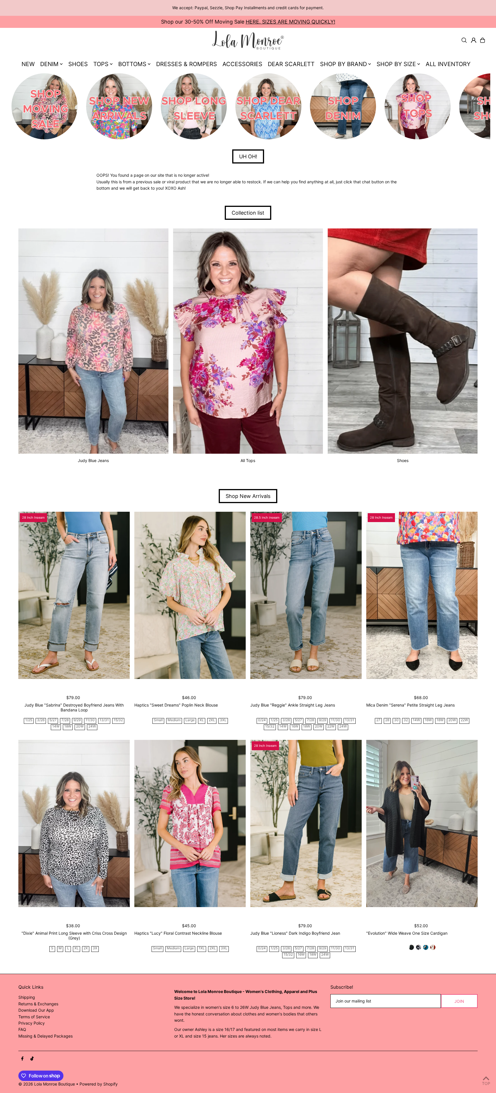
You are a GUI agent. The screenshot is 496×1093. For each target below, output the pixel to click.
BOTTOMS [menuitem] (132, 64)
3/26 (40, 720)
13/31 (104, 720)
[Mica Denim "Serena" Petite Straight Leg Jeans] (422, 595)
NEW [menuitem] (28, 64)
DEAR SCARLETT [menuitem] (291, 64)
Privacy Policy (31, 1023)
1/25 (28, 720)
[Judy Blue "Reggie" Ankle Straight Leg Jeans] (306, 595)
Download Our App (36, 1010)
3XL (223, 720)
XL (201, 720)
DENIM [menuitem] (49, 64)
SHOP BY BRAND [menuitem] (343, 64)
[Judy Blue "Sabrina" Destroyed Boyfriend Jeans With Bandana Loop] (74, 595)
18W (67, 726)
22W (330, 726)
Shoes (402, 460)
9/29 (77, 720)
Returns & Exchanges (38, 1003)
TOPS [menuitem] (100, 64)
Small (158, 720)
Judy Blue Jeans (93, 460)
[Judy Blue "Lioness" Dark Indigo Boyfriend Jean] (306, 823)
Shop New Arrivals (248, 496)
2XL (212, 720)
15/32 (118, 720)
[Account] (473, 40)
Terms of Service (34, 1016)
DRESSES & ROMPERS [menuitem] (186, 64)
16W (294, 726)
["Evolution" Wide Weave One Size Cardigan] (422, 823)
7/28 (65, 720)
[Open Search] (464, 40)
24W (92, 726)
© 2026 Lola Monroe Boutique (46, 1084)
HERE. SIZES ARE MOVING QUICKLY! (290, 22)
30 (396, 720)
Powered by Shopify (99, 1084)
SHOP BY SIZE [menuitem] (396, 64)
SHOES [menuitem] (78, 64)
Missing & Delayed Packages (45, 1036)
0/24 (262, 720)
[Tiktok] (32, 1059)
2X (86, 948)
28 (387, 720)
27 (378, 720)
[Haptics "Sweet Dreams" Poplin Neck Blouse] (190, 595)
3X (95, 948)
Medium (174, 720)
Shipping (26, 997)
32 (406, 720)
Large (190, 720)
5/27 (53, 720)
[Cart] (482, 40)
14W (55, 726)
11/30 (90, 720)
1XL (202, 948)
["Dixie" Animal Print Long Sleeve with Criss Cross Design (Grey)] (74, 823)
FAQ (22, 1029)
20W (80, 726)
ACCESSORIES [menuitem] (242, 64)
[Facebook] (22, 1059)
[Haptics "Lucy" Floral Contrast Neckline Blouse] (190, 823)
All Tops (248, 460)
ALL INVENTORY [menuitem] (448, 64)
